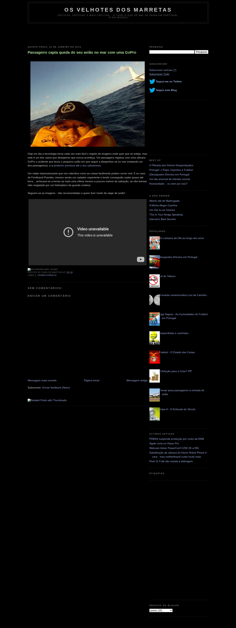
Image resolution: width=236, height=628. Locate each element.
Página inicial (91, 380)
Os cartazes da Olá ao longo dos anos (181, 238)
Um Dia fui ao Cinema (162, 209)
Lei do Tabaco (167, 276)
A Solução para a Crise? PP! (175, 371)
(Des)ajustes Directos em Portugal (169, 174)
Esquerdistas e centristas (173, 333)
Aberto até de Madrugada (164, 200)
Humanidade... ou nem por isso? (168, 183)
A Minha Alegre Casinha (163, 205)
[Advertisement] (118, 33)
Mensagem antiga (137, 380)
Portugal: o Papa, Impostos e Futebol (171, 169)
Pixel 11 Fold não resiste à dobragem (171, 461)
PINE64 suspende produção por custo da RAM (176, 438)
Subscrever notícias (160, 70)
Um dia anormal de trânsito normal (169, 179)
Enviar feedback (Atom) (56, 387)
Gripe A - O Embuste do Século (177, 409)
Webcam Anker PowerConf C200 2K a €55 (174, 448)
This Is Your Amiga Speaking (166, 214)
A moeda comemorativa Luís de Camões (183, 295)
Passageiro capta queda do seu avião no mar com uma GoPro (82, 52)
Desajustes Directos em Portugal (178, 257)
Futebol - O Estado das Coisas (177, 352)
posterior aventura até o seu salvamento (77, 165)
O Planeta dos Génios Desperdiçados (171, 165)
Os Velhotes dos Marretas (118, 10)
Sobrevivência (47, 275)
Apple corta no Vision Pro (164, 443)
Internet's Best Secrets (162, 219)
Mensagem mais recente (42, 380)
